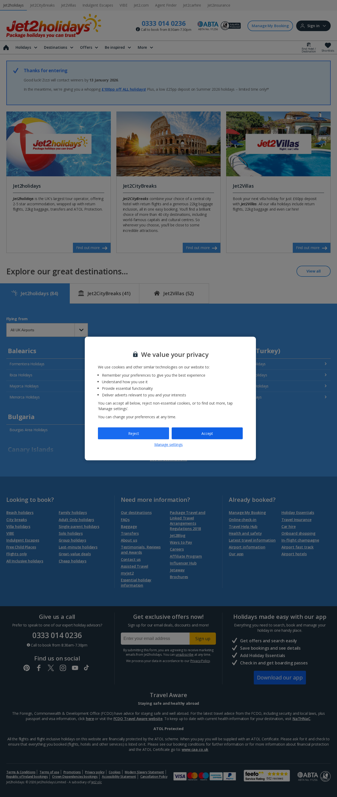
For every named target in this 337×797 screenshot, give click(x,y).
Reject (133, 433)
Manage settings (168, 444)
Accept (207, 433)
